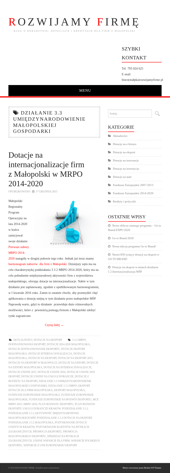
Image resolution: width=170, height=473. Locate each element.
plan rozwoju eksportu (56, 404)
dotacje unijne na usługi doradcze (47, 376)
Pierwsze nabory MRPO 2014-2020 (18, 252)
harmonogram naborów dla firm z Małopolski (37, 264)
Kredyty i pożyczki (124, 201)
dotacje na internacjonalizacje (67, 367)
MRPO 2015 (15, 404)
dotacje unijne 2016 (52, 372)
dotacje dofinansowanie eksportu (34, 349)
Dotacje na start (122, 176)
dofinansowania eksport (26, 344)
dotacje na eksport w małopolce (32, 362)
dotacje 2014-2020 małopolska (68, 344)
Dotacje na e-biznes (124, 144)
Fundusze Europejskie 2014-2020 (133, 193)
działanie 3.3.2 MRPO (62, 385)
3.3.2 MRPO (79, 340)
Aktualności (22, 340)
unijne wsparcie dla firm (51, 440)
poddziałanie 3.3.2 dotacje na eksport (64, 418)
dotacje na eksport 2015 (75, 358)
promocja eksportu (47, 431)
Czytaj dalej (54, 325)
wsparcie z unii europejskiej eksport (50, 445)
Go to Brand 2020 (123, 238)
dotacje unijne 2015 (22, 372)
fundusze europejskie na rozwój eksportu (60, 399)
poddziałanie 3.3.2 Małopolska (31, 422)
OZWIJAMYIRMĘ (74, 22)
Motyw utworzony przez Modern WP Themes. (142, 468)
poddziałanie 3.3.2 (75, 408)
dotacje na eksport (42, 358)
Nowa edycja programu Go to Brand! (134, 246)
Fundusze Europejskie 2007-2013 (133, 185)
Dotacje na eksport (48, 340)
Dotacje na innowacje (126, 160)
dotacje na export (71, 362)
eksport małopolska (69, 390)
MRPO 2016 (30, 404)
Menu (85, 90)
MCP (95, 399)
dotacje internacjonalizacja (50, 353)
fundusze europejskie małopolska (34, 395)
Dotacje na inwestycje (126, 168)
